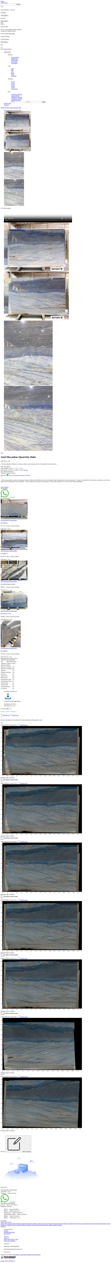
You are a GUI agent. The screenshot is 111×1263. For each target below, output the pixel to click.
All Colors (13, 76)
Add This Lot (6, 715)
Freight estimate (7, 49)
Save (2, 22)
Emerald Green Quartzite (95, 1223)
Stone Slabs (10, 107)
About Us (6, 105)
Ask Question (4, 488)
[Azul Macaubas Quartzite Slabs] (14, 519)
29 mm (13, 86)
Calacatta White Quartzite (41, 1225)
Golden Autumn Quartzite (55, 1225)
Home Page (4, 107)
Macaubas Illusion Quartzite (60, 1223)
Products (6, 1231)
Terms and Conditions (9, 1241)
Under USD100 (15, 96)
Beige (12, 73)
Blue (12, 70)
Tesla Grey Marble (16, 1225)
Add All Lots (15, 715)
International (16, 1254)
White (12, 68)
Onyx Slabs (14, 62)
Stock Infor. (10, 658)
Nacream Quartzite (83, 1223)
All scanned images (6, 208)
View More (4, 1220)
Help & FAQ (7, 1233)
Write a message (26, 1151)
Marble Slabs (14, 59)
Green (12, 74)
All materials (14, 63)
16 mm (13, 87)
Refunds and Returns (9, 1232)
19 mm (13, 83)
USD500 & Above (16, 100)
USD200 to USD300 (16, 97)
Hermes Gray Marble (6, 1225)
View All (25, 470)
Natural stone (7, 52)
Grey (12, 71)
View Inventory (5, 487)
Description (4, 658)
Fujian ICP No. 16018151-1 (8, 1261)
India (25, 1254)
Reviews (15, 658)
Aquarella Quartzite (25, 1223)
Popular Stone (7, 103)
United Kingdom (36, 1254)
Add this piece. (24, 725)
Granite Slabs (14, 60)
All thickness (14, 89)
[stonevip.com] (2, 1)
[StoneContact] (8, 1258)
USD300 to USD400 (16, 99)
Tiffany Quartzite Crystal (28, 1225)
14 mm (13, 84)
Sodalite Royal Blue (73, 1223)
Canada (22, 1254)
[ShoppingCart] (2, 7)
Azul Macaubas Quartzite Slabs (9, 520)
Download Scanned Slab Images (12, 701)
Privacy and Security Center (11, 1239)
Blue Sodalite (16, 1223)
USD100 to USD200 (16, 94)
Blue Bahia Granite (35, 1223)
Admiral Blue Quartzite (7, 1223)
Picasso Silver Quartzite (47, 1223)
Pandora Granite (106, 1223)
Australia (29, 1254)
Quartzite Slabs (15, 57)
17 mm (13, 81)
